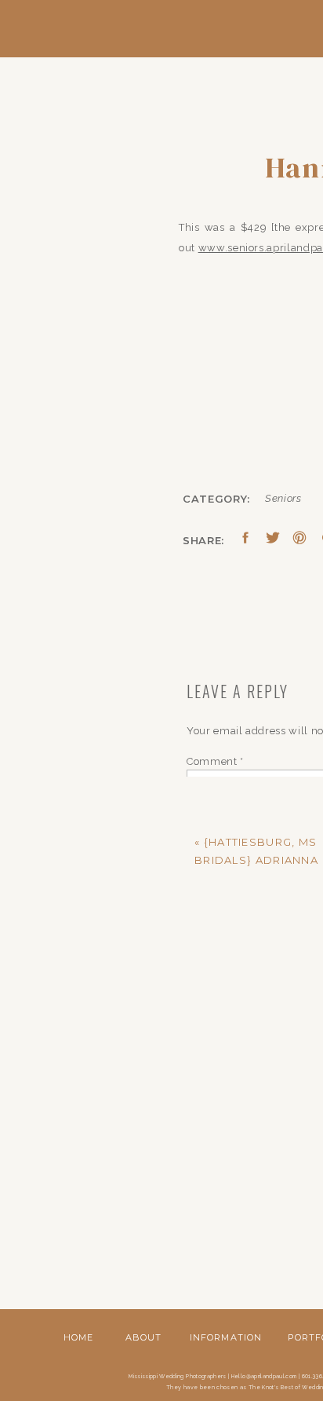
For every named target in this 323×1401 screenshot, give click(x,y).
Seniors (283, 498)
